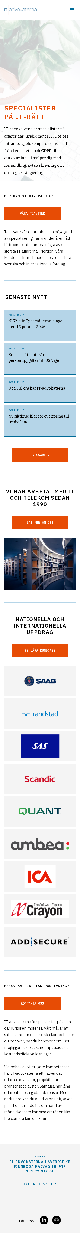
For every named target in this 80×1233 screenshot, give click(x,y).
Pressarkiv (40, 455)
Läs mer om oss (40, 523)
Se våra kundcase (40, 650)
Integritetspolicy (40, 1184)
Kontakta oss (32, 1003)
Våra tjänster (32, 213)
